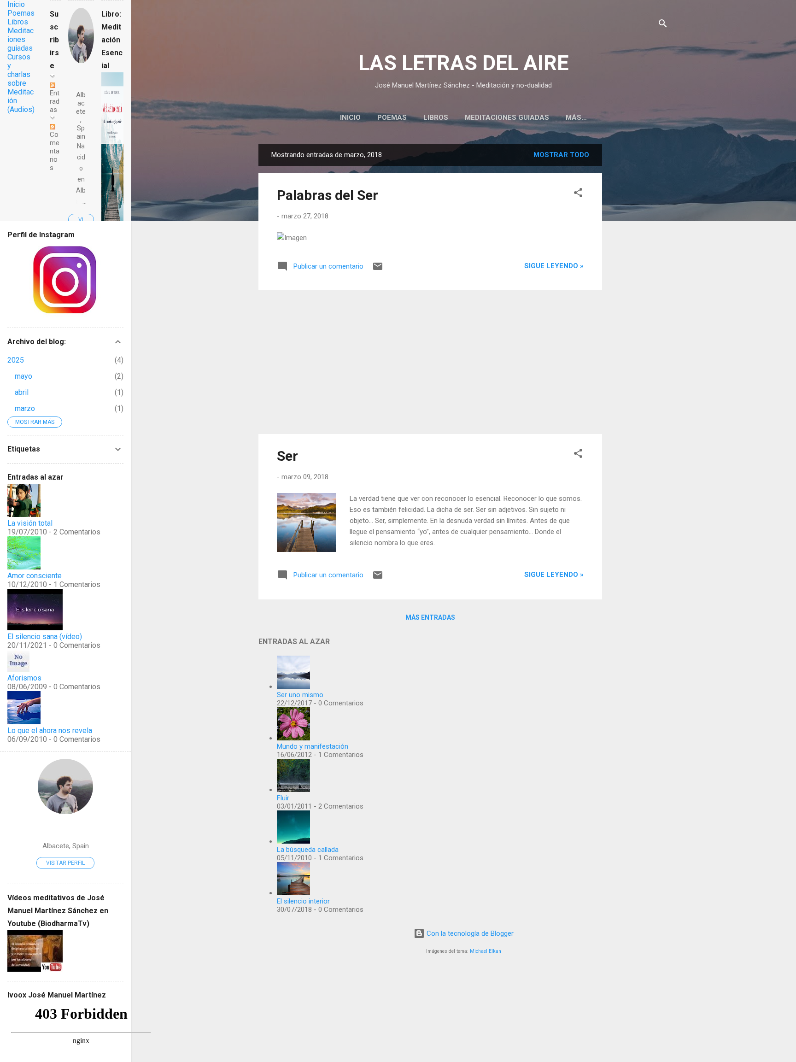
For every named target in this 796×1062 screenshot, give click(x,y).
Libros (435, 117)
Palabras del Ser (327, 195)
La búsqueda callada (308, 849)
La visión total (30, 523)
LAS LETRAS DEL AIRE (463, 63)
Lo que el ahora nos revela (49, 730)
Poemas (392, 117)
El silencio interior (303, 901)
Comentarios (54, 151)
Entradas (54, 101)
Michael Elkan (485, 951)
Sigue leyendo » (554, 266)
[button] (578, 194)
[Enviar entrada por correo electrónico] (377, 269)
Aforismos (24, 678)
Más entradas (430, 617)
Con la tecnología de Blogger (469, 933)
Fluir (283, 798)
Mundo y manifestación (312, 746)
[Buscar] (662, 25)
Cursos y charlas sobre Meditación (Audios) (21, 83)
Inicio (350, 117)
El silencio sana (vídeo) (44, 636)
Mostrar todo (561, 155)
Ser (287, 456)
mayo (23, 376)
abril (22, 392)
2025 (15, 360)
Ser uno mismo (300, 695)
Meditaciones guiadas (507, 117)
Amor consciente (34, 575)
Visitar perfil (65, 863)
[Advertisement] (638, 282)
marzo (25, 408)
